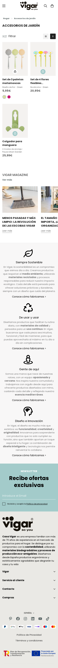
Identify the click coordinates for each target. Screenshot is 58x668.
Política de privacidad (36, 504)
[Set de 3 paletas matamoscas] (15, 59)
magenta (9, 96)
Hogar (6, 18)
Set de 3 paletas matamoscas (12, 81)
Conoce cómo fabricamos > (29, 296)
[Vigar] (29, 6)
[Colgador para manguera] (15, 121)
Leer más (7, 230)
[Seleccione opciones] (15, 71)
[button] (52, 5)
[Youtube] (40, 619)
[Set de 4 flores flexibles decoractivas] (43, 59)
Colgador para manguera (12, 143)
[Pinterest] (10, 619)
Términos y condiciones (29, 640)
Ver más (7, 179)
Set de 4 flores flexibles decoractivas (39, 81)
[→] (52, 495)
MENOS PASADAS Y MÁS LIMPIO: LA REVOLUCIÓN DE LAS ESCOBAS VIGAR (19, 222)
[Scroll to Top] (52, 652)
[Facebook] (18, 619)
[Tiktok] (47, 619)
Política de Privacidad (29, 634)
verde (4, 96)
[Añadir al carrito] (43, 71)
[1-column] (46, 36)
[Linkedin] (33, 619)
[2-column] (53, 36)
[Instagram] (25, 619)
